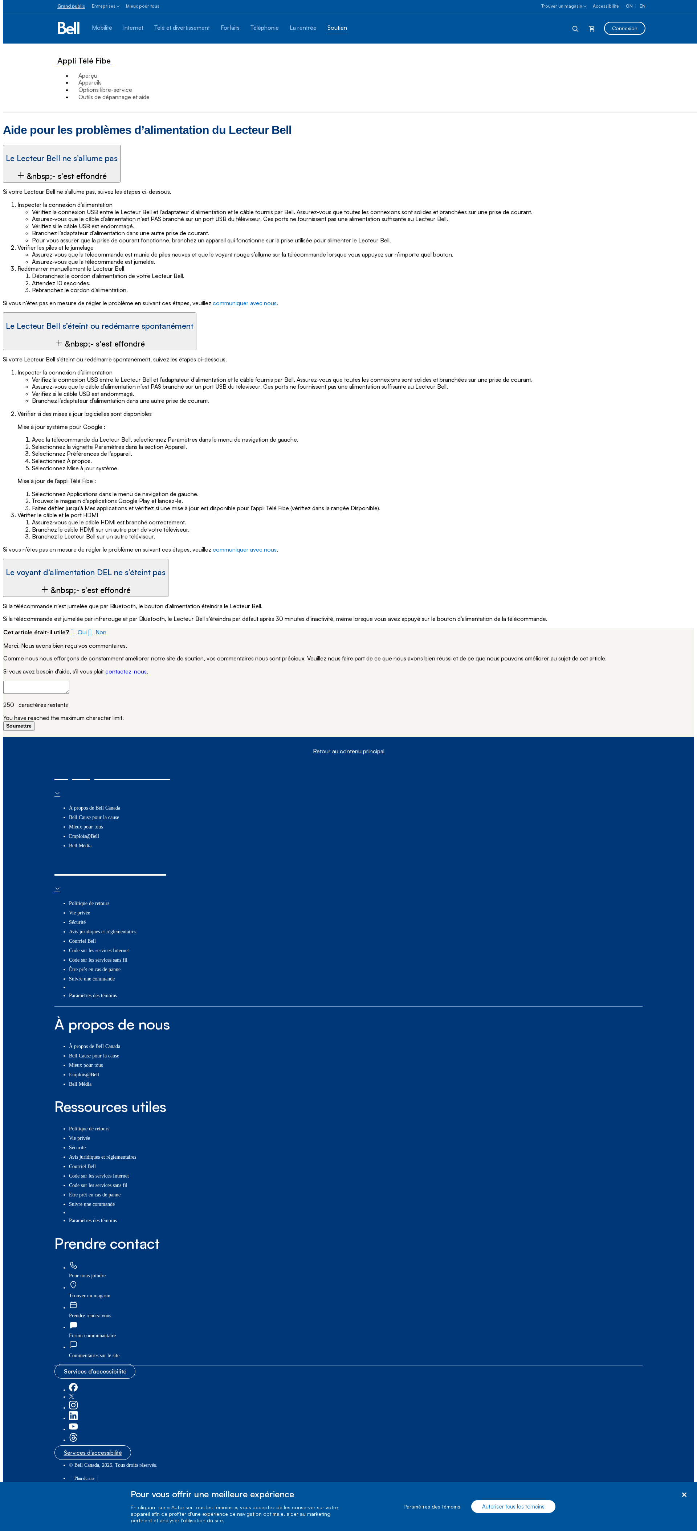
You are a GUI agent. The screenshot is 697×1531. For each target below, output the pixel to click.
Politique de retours (89, 903)
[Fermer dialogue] (684, 1495)
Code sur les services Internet (99, 950)
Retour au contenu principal (348, 751)
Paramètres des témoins (432, 1506)
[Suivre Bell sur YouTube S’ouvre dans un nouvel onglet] (73, 1429)
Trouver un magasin (561, 6)
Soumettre (19, 726)
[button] (62, 164)
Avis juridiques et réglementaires (102, 931)
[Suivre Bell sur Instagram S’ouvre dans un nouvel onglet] (73, 1408)
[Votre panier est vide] (591, 28)
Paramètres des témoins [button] (93, 995)
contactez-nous (126, 671)
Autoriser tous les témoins (513, 1506)
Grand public (71, 6)
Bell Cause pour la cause (94, 817)
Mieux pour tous (142, 6)
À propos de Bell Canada (94, 808)
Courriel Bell (82, 941)
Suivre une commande (92, 979)
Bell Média (80, 845)
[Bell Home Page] (69, 28)
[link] (73, 1265)
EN (642, 6)
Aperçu (87, 75)
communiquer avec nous (245, 303)
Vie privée (79, 913)
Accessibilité (606, 6)
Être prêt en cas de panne (95, 969)
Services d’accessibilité (95, 1371)
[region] (348, 1506)
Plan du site (84, 1478)
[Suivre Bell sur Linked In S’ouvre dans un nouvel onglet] (73, 1418)
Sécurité (77, 922)
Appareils (90, 82)
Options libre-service (105, 89)
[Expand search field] (575, 28)
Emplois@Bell (84, 836)
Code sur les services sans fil (98, 960)
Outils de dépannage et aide (114, 97)
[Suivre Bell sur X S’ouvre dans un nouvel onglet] (71, 1397)
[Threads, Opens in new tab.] (73, 1440)
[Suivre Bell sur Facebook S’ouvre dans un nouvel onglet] (73, 1390)
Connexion (624, 28)
